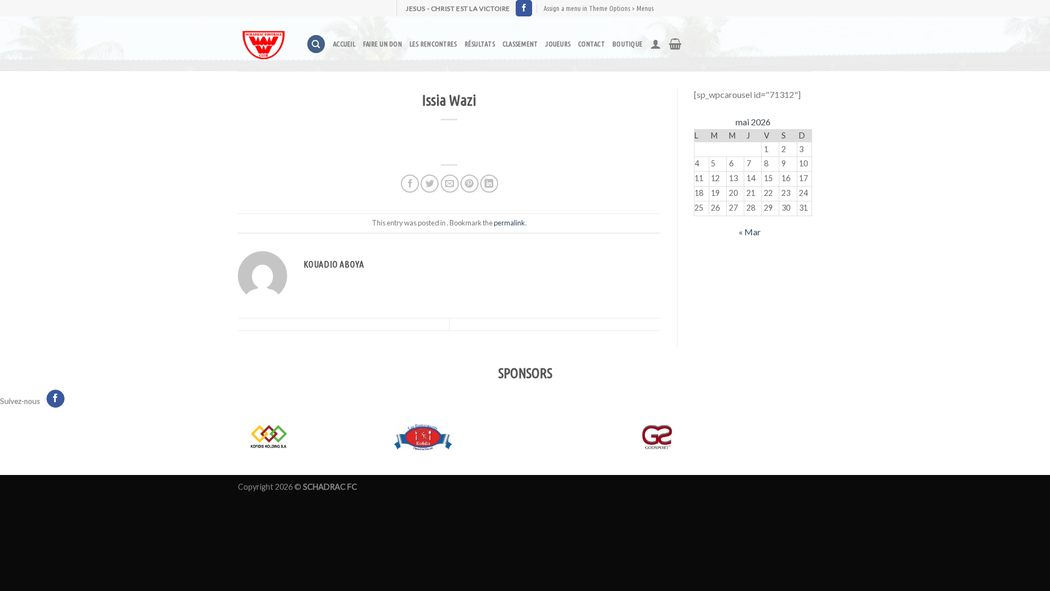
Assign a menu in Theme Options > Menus (599, 8)
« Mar (750, 232)
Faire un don (382, 44)
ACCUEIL (344, 44)
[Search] (316, 44)
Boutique (627, 44)
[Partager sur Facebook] (410, 184)
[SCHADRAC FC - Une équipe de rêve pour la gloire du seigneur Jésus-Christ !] (264, 43)
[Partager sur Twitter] (430, 184)
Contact (591, 44)
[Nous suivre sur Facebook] (524, 8)
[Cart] (675, 44)
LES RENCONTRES (433, 44)
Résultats (480, 44)
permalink (509, 222)
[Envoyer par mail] (450, 184)
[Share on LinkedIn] (489, 184)
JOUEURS (557, 44)
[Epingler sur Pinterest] (469, 184)
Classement (520, 44)
